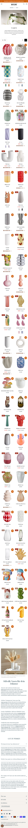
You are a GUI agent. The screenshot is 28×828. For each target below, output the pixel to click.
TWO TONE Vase (7, 466)
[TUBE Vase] (7, 156)
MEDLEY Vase (7, 184)
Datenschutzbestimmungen (6, 825)
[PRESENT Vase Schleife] (20, 420)
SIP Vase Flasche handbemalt (7, 620)
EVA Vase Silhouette (20, 102)
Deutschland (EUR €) (7, 810)
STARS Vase (20, 524)
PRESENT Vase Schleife (20, 428)
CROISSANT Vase (20, 247)
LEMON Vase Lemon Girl (7, 268)
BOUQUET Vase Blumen (20, 57)
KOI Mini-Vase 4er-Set (20, 327)
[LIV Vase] (20, 134)
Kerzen (14, 752)
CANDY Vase (7, 288)
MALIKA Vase (7, 102)
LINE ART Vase (7, 349)
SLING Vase (20, 447)
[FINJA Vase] (20, 197)
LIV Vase (20, 142)
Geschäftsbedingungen (10, 823)
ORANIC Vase (20, 485)
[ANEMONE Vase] (7, 420)
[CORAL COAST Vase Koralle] (20, 554)
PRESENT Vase (7, 485)
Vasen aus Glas (4, 702)
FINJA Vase (20, 205)
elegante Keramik (19, 725)
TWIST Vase (7, 142)
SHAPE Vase (7, 543)
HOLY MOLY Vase (7, 524)
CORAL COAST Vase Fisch (7, 638)
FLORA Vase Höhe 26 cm (20, 503)
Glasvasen (8, 753)
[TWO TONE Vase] (7, 458)
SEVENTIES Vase (20, 409)
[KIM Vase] (20, 156)
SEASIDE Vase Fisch (20, 466)
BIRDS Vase (20, 390)
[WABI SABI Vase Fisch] (20, 301)
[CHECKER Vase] (7, 71)
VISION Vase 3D (7, 370)
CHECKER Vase (7, 79)
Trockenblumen (4, 718)
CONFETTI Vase (21, 79)
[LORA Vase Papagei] (7, 320)
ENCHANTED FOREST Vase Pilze (7, 390)
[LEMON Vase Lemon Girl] (7, 260)
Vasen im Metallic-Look (5, 727)
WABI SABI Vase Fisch (20, 309)
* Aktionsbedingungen (5, 806)
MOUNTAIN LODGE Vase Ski (20, 123)
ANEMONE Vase (7, 428)
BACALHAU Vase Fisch (20, 543)
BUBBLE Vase (7, 227)
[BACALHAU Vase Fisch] (20, 535)
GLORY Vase (7, 309)
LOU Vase (7, 447)
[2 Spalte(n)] (25, 40)
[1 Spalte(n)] (22, 40)
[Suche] (24, 4)
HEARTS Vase (20, 184)
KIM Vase (20, 164)
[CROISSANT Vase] (20, 239)
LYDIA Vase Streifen (20, 227)
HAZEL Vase (7, 205)
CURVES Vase (7, 503)
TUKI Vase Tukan (20, 620)
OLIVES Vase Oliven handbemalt (21, 601)
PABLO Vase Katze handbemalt (7, 601)
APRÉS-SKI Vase (7, 582)
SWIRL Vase (20, 370)
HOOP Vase (20, 268)
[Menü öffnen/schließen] (1, 4)
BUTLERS (6, 819)
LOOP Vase (21, 349)
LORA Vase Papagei (7, 327)
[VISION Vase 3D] (7, 362)
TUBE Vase (7, 164)
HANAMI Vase (7, 123)
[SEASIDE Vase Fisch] (20, 458)
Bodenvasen (3, 689)
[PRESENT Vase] (7, 477)
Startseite (11, 7)
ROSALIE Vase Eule (7, 409)
